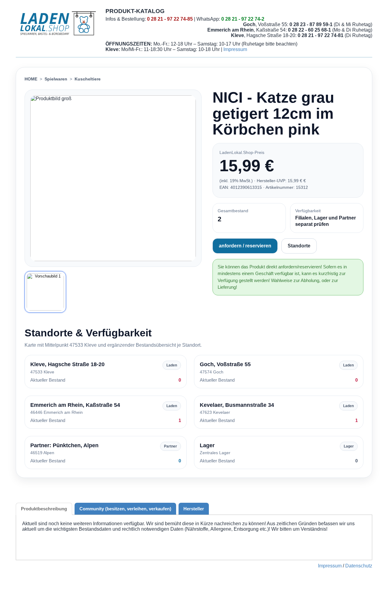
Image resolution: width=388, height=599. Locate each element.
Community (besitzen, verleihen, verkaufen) (125, 508)
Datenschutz (358, 565)
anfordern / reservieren (245, 245)
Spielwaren (56, 79)
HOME (31, 79)
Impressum (235, 49)
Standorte (299, 245)
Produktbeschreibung (44, 508)
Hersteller (193, 508)
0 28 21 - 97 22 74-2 (242, 19)
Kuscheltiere (88, 79)
